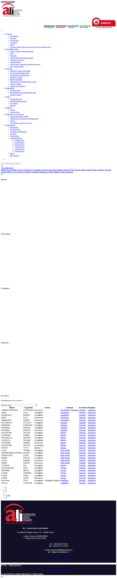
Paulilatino (64, 481)
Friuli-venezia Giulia (78, 170)
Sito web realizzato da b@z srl (58, 569)
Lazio (16, 172)
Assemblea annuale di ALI (18, 101)
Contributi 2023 (19, 149)
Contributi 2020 (19, 143)
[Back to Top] (2, 576)
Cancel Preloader (8, 2)
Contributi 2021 (19, 145)
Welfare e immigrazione (17, 86)
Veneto (67, 170)
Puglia (50, 172)
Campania (35, 172)
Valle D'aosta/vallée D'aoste (12, 170)
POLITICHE (8, 69)
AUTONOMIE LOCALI (11, 49)
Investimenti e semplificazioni (19, 75)
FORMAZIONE (9, 88)
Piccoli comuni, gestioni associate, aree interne (25, 64)
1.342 (7, 496)
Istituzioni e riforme (16, 77)
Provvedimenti (14, 136)
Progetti (12, 110)
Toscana (107, 170)
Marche (10, 172)
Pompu (63, 465)
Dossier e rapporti (15, 95)
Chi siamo (8, 34)
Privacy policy (37, 574)
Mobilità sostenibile (16, 80)
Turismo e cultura (15, 84)
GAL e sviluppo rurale (16, 67)
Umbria (4, 172)
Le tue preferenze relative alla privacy (16, 574)
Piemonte (28, 170)
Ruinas (63, 433)
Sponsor (12, 121)
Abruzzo (21, 172)
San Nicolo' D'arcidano (69, 410)
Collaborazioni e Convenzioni (14, 114)
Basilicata (44, 172)
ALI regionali (14, 104)
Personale (13, 56)
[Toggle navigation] (2, 30)
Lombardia (36, 170)
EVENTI (7, 97)
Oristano (82, 410)
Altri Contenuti (14, 156)
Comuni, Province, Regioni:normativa (21, 51)
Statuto (12, 45)
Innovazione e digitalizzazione (19, 73)
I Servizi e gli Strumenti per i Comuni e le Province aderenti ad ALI (30, 47)
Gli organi (13, 38)
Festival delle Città (16, 99)
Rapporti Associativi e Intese (19, 117)
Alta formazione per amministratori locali (23, 93)
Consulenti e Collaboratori (18, 132)
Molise (28, 172)
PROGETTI (8, 108)
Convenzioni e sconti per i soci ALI (21, 123)
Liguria (88, 170)
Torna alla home (7, 168)
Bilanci (12, 153)
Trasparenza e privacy (17, 60)
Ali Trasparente (10, 125)
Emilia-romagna (97, 170)
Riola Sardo (65, 450)
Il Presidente (14, 36)
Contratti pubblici (15, 62)
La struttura (13, 43)
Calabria (56, 172)
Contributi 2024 (19, 151)
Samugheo (64, 413)
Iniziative (13, 106)
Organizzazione (15, 130)
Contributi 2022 (19, 147)
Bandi (12, 54)
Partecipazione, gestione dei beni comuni (23, 82)
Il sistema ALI (14, 41)
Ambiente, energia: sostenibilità (20, 71)
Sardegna (69, 172)
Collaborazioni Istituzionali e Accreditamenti (24, 119)
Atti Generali (14, 127)
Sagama (63, 423)
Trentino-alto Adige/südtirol (52, 170)
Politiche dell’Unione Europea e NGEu (21, 58)
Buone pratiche (15, 112)
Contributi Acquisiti (16, 138)
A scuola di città (15, 90)
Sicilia (62, 172)
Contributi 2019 (19, 140)
